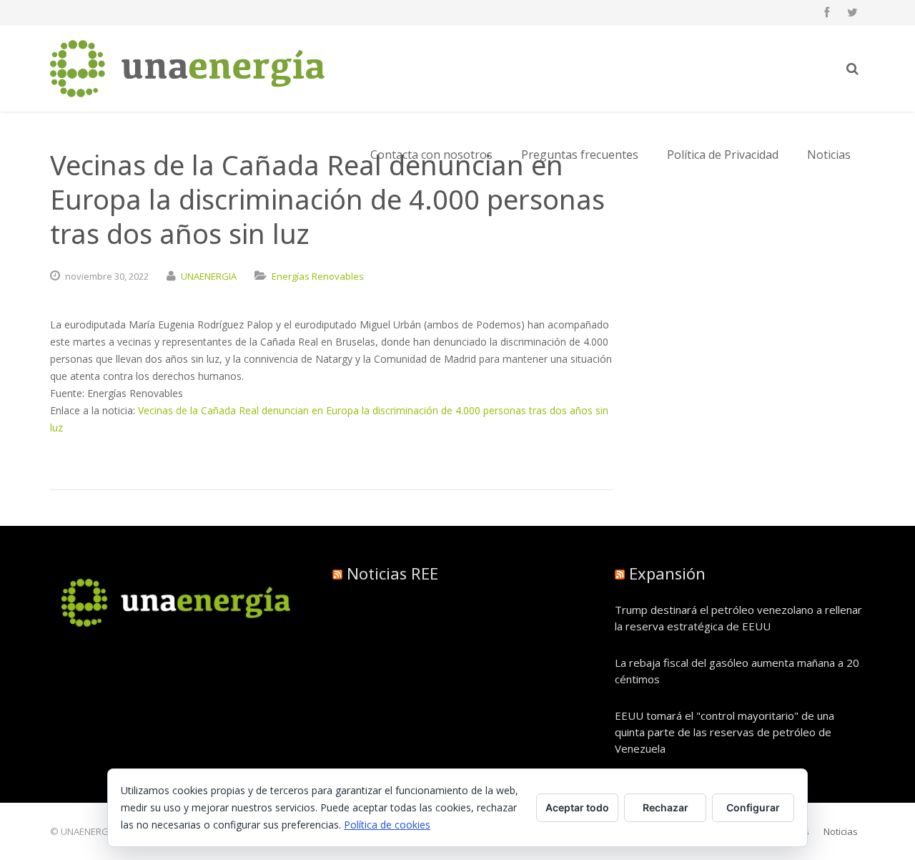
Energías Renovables (318, 276)
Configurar (753, 807)
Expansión (667, 573)
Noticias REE (392, 573)
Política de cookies (387, 824)
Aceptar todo (577, 807)
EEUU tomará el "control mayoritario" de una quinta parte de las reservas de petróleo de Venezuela (724, 732)
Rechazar (665, 807)
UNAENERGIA (209, 276)
